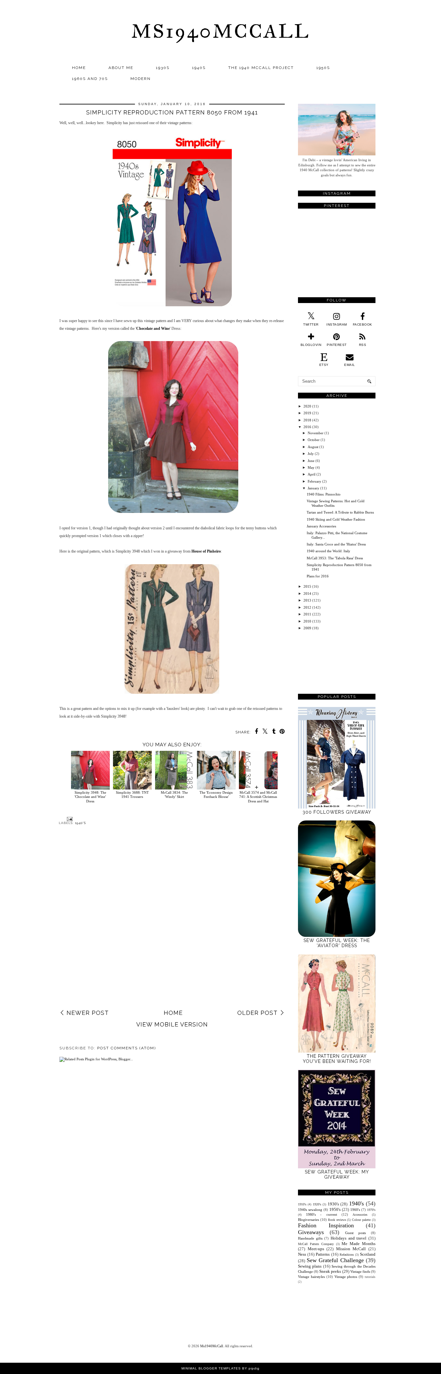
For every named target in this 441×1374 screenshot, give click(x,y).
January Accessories (321, 526)
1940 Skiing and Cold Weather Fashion (336, 519)
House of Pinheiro (206, 551)
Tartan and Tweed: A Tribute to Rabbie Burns (340, 512)
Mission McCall (351, 1248)
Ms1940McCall (220, 31)
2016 (307, 427)
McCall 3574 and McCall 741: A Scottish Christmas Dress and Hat (258, 796)
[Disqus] (172, 923)
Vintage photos (345, 1277)
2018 (307, 420)
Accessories (360, 1214)
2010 (307, 621)
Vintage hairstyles (311, 1277)
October (314, 440)
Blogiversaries (308, 1220)
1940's (80, 823)
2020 (307, 406)
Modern (140, 78)
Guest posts (355, 1233)
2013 (307, 600)
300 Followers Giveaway (337, 812)
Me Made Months (358, 1243)
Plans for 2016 (318, 576)
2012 (307, 607)
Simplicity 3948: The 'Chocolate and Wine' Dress (90, 796)
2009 (307, 628)
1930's (333, 1204)
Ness (302, 1254)
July (311, 454)
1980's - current (321, 1214)
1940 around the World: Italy (328, 551)
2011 (307, 614)
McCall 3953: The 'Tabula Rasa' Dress (335, 558)
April (311, 474)
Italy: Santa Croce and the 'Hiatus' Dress (336, 544)
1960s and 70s (90, 78)
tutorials (370, 1277)
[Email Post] (69, 818)
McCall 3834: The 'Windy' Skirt (174, 794)
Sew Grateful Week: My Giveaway (337, 1174)
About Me (120, 67)
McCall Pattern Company (316, 1244)
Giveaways (311, 1232)
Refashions (347, 1254)
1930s (162, 67)
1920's (317, 1204)
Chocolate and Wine (153, 328)
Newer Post (88, 1012)
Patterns (323, 1254)
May (311, 467)
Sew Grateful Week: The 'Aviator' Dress (336, 943)
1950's (335, 1209)
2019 (307, 413)
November (315, 433)
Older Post (257, 1012)
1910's (302, 1204)
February (314, 481)
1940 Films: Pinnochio (324, 494)
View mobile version (172, 1024)
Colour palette (361, 1220)
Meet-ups (316, 1248)
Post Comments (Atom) (126, 1048)
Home (79, 67)
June (311, 461)
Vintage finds (360, 1271)
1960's (355, 1210)
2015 (307, 586)
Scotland (367, 1254)
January (313, 488)
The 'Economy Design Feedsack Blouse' (216, 794)
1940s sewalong (310, 1210)
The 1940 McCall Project (261, 67)
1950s (323, 67)
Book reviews (337, 1220)
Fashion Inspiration (326, 1225)
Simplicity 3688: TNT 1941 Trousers (132, 794)
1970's (371, 1210)
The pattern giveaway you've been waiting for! (337, 1059)
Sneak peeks (330, 1271)
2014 (307, 593)
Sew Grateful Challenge (335, 1260)
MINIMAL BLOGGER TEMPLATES (211, 1368)
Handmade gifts (310, 1238)
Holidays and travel (348, 1238)
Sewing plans (310, 1266)
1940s (199, 67)
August (313, 447)
